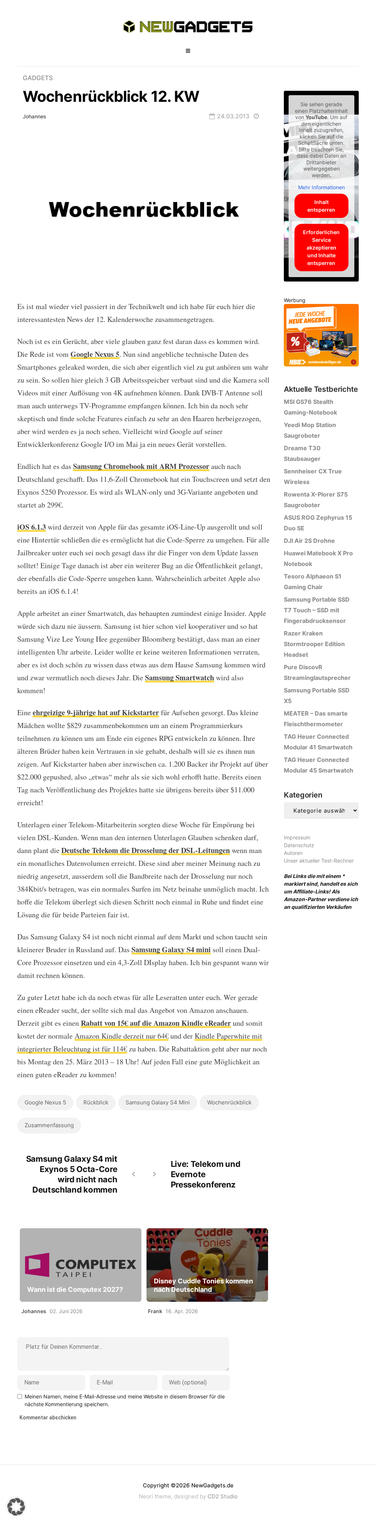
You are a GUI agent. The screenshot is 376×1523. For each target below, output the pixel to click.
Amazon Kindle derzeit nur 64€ (122, 1036)
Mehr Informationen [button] (321, 187)
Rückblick (95, 1102)
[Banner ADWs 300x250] (321, 336)
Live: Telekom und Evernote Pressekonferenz (206, 1174)
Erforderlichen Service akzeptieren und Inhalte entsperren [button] (321, 247)
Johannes (34, 116)
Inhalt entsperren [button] (321, 206)
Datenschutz (299, 845)
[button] (16, 1507)
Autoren (293, 853)
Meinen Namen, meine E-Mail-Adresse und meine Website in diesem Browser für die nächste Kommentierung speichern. (125, 1400)
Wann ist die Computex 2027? (75, 1289)
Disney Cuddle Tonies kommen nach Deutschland (203, 1285)
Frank (155, 1311)
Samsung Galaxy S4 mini (158, 1102)
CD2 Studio (222, 1496)
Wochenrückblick (229, 1102)
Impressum (297, 837)
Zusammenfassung (49, 1125)
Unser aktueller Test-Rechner (319, 860)
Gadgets (38, 78)
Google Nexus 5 (45, 1102)
